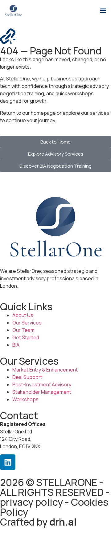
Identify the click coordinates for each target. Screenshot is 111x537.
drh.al (63, 522)
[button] (103, 10)
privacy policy (31, 502)
